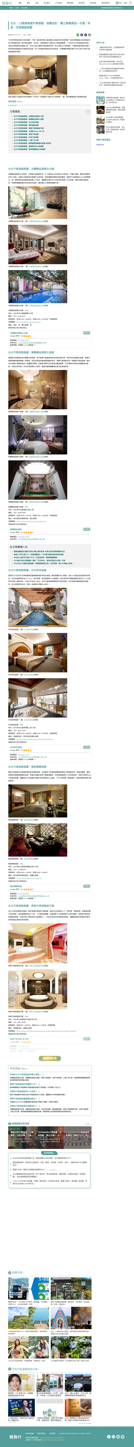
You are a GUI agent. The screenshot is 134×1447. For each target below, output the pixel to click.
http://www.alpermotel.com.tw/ (29, 878)
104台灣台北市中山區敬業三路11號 (31, 539)
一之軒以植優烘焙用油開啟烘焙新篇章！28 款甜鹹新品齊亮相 (111, 70)
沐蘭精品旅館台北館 (36, 221)
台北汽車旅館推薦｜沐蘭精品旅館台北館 (29, 116)
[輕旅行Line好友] (122, 1437)
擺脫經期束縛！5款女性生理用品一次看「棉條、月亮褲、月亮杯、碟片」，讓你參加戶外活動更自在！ (50, 1164)
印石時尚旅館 (29, 629)
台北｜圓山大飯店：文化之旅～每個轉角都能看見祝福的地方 (78, 1394)
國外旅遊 (70, 3)
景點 (20, 3)
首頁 (11, 8)
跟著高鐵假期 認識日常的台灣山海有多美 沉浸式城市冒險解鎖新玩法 (39, 551)
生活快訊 (81, 3)
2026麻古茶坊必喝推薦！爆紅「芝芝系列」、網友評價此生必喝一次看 (39, 560)
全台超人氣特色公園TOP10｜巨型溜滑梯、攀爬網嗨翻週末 (36, 557)
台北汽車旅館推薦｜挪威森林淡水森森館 (29, 146)
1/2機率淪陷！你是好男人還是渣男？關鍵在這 (21, 1419)
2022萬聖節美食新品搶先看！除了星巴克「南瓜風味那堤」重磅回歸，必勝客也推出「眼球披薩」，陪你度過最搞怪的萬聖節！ (49, 1175)
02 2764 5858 (23, 893)
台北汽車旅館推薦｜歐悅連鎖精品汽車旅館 (29, 149)
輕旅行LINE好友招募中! (115, 8)
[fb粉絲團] (109, 1437)
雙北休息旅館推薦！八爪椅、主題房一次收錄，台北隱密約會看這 (49, 1394)
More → (89, 1124)
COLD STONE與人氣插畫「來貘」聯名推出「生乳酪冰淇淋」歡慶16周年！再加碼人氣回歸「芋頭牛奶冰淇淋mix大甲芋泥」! (50, 1182)
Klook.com (12, 105)
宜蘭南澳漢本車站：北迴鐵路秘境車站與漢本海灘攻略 (111, 49)
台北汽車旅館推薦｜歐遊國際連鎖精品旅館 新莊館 (32, 143)
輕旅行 (7, 3)
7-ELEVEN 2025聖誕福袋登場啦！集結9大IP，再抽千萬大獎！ (22, 1135)
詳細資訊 (87, 333)
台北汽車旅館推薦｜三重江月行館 (26, 140)
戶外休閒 (58, 3)
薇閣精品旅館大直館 (36, 411)
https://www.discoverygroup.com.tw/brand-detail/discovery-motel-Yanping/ (46, 1031)
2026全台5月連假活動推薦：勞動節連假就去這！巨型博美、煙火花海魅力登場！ (44, 563)
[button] (89, 1137)
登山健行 (47, 3)
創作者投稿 (29, 1433)
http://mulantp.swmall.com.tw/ (29, 322)
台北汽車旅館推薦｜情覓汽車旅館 (26, 134)
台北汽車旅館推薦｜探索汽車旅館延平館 (29, 128)
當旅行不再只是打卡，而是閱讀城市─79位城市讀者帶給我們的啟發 (39, 554)
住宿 (36, 3)
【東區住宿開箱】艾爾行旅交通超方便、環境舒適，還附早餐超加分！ (49, 1419)
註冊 (125, 3)
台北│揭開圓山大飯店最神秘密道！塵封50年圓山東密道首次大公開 (78, 1419)
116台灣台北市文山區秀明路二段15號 (32, 757)
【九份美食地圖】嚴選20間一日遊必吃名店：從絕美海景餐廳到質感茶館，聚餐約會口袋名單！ (112, 84)
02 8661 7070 (23, 754)
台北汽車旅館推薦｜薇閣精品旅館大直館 (29, 119)
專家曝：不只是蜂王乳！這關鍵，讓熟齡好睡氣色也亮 (21, 1394)
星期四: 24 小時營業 (26, 345)
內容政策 (52, 1433)
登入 (120, 3)
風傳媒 (29, 35)
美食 (28, 3)
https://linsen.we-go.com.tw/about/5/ (31, 521)
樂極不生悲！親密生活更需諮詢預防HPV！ (29, 1170)
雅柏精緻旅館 (29, 820)
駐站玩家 (93, 3)
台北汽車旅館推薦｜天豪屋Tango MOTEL (29, 131)
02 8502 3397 (23, 340)
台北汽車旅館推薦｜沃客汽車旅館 (26, 137)
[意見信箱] (118, 1437)
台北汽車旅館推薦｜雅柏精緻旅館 (26, 125)
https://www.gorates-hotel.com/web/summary (35, 739)
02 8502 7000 (23, 537)
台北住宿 (24, 8)
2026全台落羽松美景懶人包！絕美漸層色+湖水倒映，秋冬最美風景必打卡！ (42, 1158)
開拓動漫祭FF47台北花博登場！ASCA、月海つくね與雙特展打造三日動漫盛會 (112, 77)
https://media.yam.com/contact (53, 1440)
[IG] (113, 1437)
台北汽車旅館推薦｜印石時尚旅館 (26, 122)
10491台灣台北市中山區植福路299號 (32, 343)
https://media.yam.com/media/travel (52, 1437)
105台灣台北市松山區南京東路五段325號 (33, 896)
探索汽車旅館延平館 (36, 966)
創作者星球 (105, 3)
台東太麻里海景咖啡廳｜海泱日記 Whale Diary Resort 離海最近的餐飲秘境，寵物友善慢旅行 (112, 63)
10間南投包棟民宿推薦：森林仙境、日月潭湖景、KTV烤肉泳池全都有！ (49, 1135)
